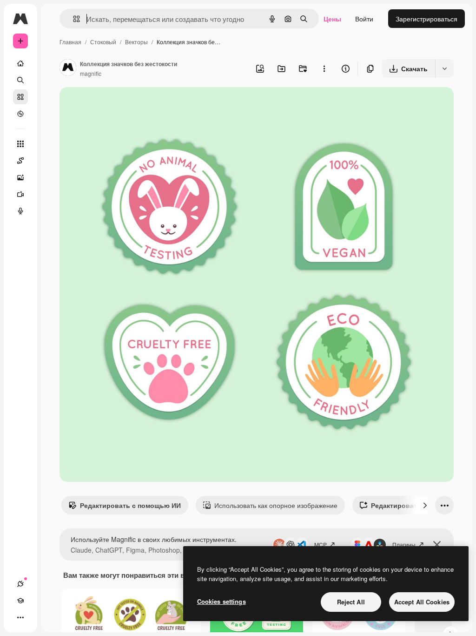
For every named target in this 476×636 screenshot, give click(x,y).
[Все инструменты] (20, 143)
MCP (320, 544)
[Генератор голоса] (20, 210)
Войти (364, 18)
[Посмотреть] (20, 113)
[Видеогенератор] (20, 194)
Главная (70, 42)
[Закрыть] (437, 544)
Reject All (351, 601)
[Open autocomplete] (73, 18)
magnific (90, 73)
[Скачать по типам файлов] (444, 68)
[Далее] (424, 505)
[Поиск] (20, 80)
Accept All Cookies (422, 601)
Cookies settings (221, 601)
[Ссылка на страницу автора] (68, 68)
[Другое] (20, 617)
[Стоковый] (20, 96)
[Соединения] (20, 583)
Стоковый (103, 42)
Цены (332, 18)
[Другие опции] (324, 68)
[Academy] (20, 600)
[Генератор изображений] (20, 177)
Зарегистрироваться (426, 18)
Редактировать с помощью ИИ (130, 505)
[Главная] (20, 63)
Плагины (404, 544)
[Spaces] (20, 160)
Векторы (136, 42)
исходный (122, 105)
